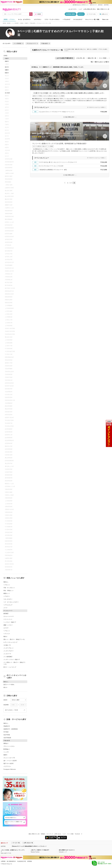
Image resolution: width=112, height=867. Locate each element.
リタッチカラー (8, 599)
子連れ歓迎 (32, 23)
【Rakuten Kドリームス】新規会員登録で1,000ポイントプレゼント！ (29, 846)
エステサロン (37, 19)
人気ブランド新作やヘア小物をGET (40, 850)
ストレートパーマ (9, 616)
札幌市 (26, 23)
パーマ (5, 607)
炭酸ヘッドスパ (8, 625)
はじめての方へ (73, 9)
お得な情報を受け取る (89, 9)
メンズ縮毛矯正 (8, 656)
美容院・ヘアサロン (9, 19)
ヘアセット (7, 630)
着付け (5, 636)
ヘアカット (7, 584)
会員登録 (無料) (70, 14)
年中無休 (6, 732)
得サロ (5, 687)
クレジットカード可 (9, 757)
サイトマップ (50, 834)
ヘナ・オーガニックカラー (11, 602)
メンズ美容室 (15, 23)
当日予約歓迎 (7, 737)
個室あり (6, 743)
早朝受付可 (7, 726)
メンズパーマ (7, 653)
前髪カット (7, 593)
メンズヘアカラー (9, 651)
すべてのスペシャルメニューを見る (95, 107)
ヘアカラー (7, 596)
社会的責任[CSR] (21, 861)
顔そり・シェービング (10, 667)
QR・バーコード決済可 (10, 760)
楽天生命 (100, 4)
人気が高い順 (80, 58)
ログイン (80, 14)
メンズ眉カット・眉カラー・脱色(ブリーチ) (14, 663)
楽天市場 (106, 4)
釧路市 (7, 72)
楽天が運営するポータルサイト (67, 850)
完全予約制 (7, 734)
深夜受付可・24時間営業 (11, 729)
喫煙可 (5, 755)
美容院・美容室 (6, 23)
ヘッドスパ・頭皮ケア (10, 622)
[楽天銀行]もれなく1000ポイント (80, 4)
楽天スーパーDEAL (9, 684)
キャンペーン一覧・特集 (92, 19)
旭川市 (7, 67)
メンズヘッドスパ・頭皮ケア (12, 659)
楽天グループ (93, 4)
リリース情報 (70, 834)
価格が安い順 (92, 58)
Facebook (77, 834)
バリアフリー (7, 766)
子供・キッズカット (9, 587)
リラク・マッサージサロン (52, 19)
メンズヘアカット (9, 648)
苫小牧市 (7, 93)
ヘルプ (80, 9)
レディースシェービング (10, 642)
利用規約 (43, 834)
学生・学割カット (9, 590)
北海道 (21, 23)
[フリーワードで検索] (31, 14)
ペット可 (6, 752)
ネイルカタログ (77, 19)
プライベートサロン (9, 746)
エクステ (6, 628)
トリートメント (8, 619)
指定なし (6, 582)
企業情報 (3, 861)
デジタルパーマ (40, 23)
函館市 (7, 61)
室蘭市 (7, 70)
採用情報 (29, 861)
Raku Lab (105, 19)
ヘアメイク (7, 633)
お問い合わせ (57, 834)
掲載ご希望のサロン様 (103, 9)
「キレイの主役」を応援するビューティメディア (13, 850)
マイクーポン (92, 14)
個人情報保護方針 (11, 861)
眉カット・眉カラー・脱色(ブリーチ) (14, 639)
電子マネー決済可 (9, 763)
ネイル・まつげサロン (24, 19)
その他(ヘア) (7, 645)
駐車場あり (7, 749)
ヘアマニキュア (8, 605)
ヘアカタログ (66, 19)
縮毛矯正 (6, 613)
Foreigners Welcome (10, 769)
